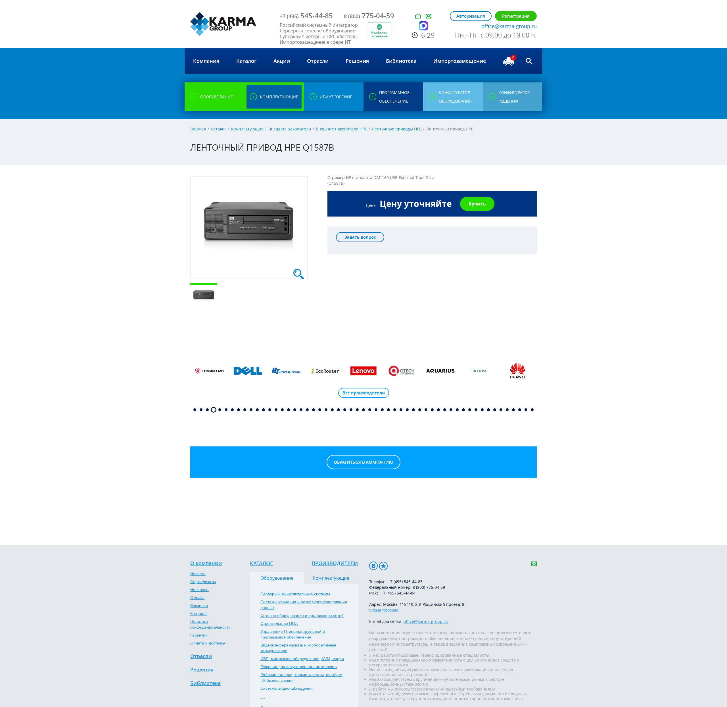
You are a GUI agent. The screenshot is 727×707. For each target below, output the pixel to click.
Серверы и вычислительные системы (295, 594)
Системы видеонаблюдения (286, 688)
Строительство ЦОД (279, 623)
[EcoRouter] (325, 371)
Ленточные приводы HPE (396, 129)
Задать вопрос (360, 237)
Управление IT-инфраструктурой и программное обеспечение (292, 634)
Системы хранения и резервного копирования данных (303, 605)
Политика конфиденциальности (210, 624)
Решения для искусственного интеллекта (298, 666)
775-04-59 (369, 15)
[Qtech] (402, 371)
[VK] (373, 566)
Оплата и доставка (207, 643)
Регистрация (516, 16)
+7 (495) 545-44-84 (398, 593)
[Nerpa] (479, 371)
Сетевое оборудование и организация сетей (302, 615)
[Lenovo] (363, 371)
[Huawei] (517, 371)
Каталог (218, 129)
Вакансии (199, 605)
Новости (198, 573)
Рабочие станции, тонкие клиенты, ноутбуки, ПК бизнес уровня (302, 677)
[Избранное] (383, 566)
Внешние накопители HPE (341, 129)
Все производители (363, 393)
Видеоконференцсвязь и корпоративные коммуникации (298, 648)
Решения (202, 670)
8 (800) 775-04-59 (429, 587)
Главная (198, 129)
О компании (206, 563)
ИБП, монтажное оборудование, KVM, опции (302, 658)
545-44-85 (306, 15)
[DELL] (248, 371)
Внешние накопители (289, 129)
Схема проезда (383, 610)
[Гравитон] (209, 371)
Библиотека (205, 683)
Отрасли (201, 656)
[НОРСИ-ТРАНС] (286, 371)
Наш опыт (199, 589)
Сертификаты (203, 581)
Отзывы (197, 597)
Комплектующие (247, 129)
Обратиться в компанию (363, 462)
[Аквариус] (440, 371)
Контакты (198, 613)
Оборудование (276, 578)
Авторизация (470, 16)
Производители (335, 563)
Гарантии (199, 635)
